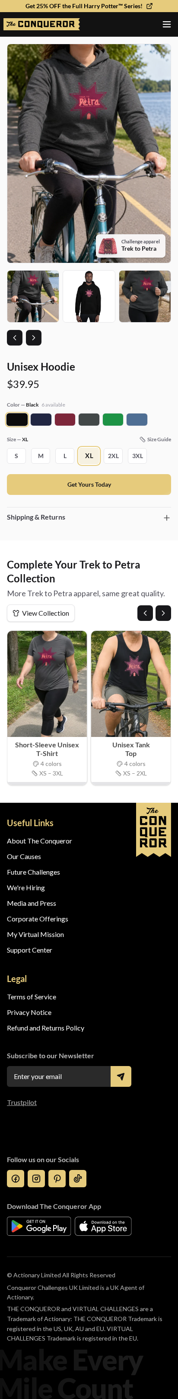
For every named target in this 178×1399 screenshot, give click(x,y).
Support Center (29, 950)
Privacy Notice (29, 1012)
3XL (137, 455)
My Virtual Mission (35, 934)
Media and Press (31, 903)
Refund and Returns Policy (45, 1028)
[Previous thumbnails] (14, 338)
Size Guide (159, 439)
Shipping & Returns (36, 517)
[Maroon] (65, 420)
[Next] (163, 613)
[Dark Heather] (89, 420)
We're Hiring (26, 887)
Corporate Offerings (37, 918)
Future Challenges (33, 872)
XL (89, 456)
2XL (113, 455)
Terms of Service (31, 996)
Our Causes (24, 856)
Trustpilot (22, 1102)
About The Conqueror (39, 841)
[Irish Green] (113, 420)
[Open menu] (167, 24)
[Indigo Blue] (137, 420)
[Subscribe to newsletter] (121, 1076)
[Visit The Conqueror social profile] (15, 1178)
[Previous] (145, 613)
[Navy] (41, 420)
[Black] (17, 419)
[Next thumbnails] (33, 338)
